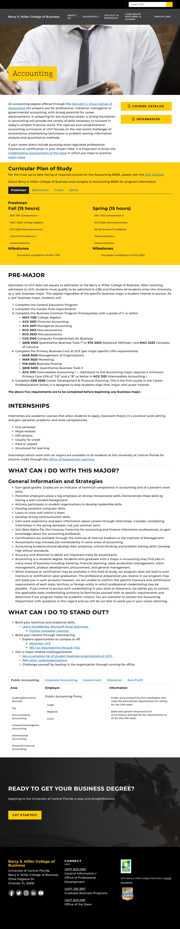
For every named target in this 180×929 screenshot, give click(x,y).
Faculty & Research (111, 16)
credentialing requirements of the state (37, 153)
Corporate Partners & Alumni (133, 17)
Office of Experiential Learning (71, 459)
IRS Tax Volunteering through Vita (54, 647)
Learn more (16, 157)
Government (92, 680)
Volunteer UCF (40, 643)
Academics (90, 16)
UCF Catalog (154, 174)
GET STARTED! (24, 815)
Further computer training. (49, 630)
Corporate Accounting (61, 680)
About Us (72, 16)
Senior (74, 190)
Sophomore (40, 190)
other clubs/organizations (48, 660)
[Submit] (169, 4)
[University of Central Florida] (33, 4)
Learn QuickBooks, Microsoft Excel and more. (55, 626)
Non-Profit (135, 680)
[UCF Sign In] (112, 5)
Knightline (163, 16)
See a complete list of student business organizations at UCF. (67, 656)
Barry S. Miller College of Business (34, 16)
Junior (59, 190)
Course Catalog (148, 106)
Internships (147, 119)
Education (114, 680)
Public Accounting (25, 680)
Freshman (18, 190)
